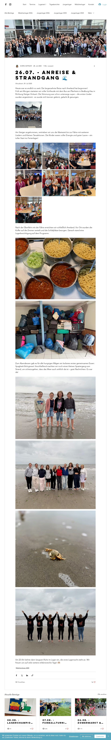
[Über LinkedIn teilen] (27, 675)
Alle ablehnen (86, 736)
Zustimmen (100, 736)
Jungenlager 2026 (43, 13)
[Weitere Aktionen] (94, 66)
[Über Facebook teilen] (16, 675)
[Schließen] (108, 736)
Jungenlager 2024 (77, 13)
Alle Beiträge (9, 13)
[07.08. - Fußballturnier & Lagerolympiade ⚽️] (55, 707)
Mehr (90, 13)
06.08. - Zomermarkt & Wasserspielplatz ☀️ (91, 721)
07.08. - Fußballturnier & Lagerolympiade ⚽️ (55, 721)
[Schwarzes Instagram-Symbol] (10, 4)
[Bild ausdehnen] (28, 115)
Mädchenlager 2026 (25, 13)
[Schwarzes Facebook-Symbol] (5, 4)
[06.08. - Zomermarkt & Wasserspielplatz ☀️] (90, 707)
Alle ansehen (102, 694)
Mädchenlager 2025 (22, 668)
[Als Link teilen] (32, 675)
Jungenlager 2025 (60, 13)
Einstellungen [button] (73, 736)
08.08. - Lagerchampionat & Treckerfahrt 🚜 (20, 721)
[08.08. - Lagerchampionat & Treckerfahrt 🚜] (20, 707)
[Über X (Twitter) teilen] (22, 675)
